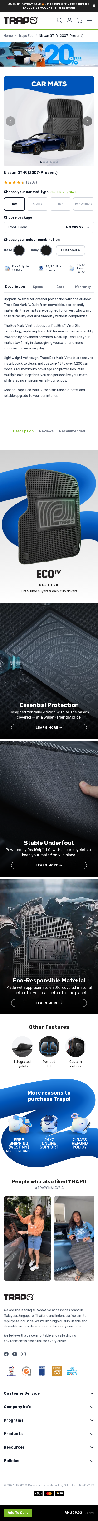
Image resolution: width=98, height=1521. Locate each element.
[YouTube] (14, 1354)
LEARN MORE (49, 727)
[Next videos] (89, 1239)
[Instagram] (23, 1354)
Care (60, 287)
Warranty (83, 287)
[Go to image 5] (54, 162)
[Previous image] (10, 121)
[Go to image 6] (57, 162)
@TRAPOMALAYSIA (49, 1188)
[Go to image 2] (44, 162)
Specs (38, 287)
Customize (70, 250)
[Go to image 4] (51, 162)
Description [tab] (23, 431)
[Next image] (87, 121)
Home (8, 36)
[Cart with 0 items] (79, 20)
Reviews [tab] (46, 431)
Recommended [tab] (72, 431)
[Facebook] (6, 1354)
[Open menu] (89, 20)
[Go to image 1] (41, 162)
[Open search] (59, 20)
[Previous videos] (8, 1239)
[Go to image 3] (47, 162)
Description (15, 287)
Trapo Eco (26, 36)
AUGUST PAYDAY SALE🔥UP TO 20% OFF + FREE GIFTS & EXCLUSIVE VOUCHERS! (49, 6)
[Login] (69, 20)
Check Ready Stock (63, 192)
